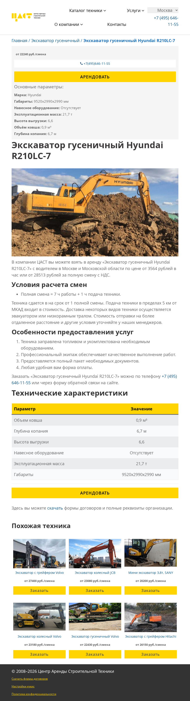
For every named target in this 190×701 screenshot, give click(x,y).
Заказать (39, 590)
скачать (55, 508)
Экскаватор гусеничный (55, 40)
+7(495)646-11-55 (97, 63)
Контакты (116, 24)
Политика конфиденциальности (34, 694)
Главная (19, 40)
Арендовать (95, 77)
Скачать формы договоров (30, 679)
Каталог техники (86, 10)
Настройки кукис (23, 686)
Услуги (134, 10)
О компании (67, 24)
